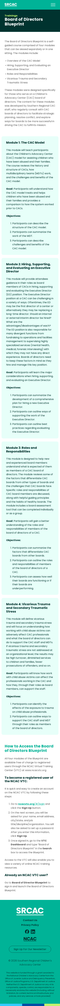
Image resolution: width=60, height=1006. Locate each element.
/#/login (31, 804)
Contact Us (30, 920)
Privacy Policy (30, 925)
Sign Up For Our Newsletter (30, 949)
